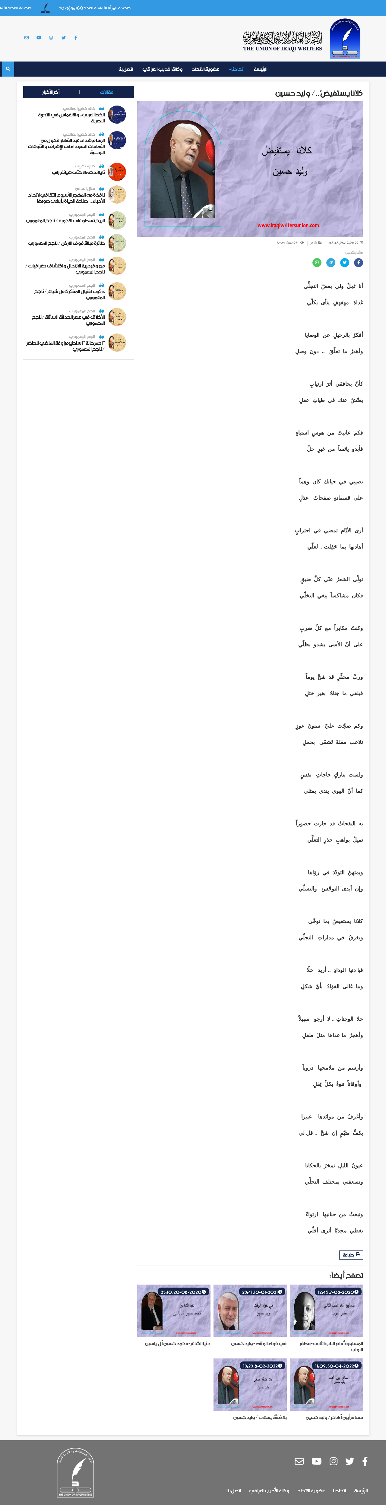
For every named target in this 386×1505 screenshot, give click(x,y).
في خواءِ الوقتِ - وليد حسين (259, 1343)
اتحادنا (238, 69)
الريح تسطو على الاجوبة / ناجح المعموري (65, 220)
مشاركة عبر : (354, 252)
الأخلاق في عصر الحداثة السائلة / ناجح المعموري (68, 320)
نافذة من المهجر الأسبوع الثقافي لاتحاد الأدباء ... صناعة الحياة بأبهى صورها (66, 197)
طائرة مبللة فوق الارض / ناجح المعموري (66, 243)
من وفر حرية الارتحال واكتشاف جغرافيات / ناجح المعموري (65, 268)
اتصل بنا (126, 69)
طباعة (348, 1255)
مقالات (106, 92)
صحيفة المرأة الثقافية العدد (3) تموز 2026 (114, 8)
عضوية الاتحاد (206, 69)
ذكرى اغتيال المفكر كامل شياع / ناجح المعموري (69, 294)
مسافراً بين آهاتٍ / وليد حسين (334, 1417)
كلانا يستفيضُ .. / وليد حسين (319, 93)
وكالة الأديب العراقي (162, 69)
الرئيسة (260, 69)
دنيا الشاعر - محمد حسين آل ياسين (177, 1343)
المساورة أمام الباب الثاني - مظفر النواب (331, 1346)
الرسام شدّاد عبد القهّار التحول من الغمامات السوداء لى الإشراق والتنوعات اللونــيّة (66, 146)
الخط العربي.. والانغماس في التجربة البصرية (71, 117)
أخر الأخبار (51, 92)
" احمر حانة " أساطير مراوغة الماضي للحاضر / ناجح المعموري (66, 346)
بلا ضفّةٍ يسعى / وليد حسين (260, 1417)
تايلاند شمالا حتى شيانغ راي (78, 172)
